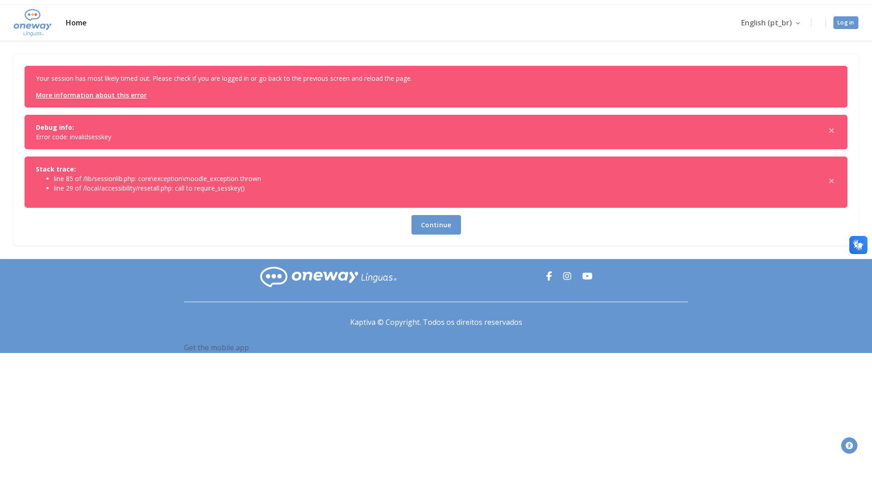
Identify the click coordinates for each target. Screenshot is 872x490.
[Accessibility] (849, 445)
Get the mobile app (216, 348)
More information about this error (91, 95)
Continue (436, 224)
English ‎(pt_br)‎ (767, 23)
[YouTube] (587, 277)
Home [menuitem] (76, 23)
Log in (845, 22)
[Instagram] (568, 277)
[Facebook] (550, 277)
